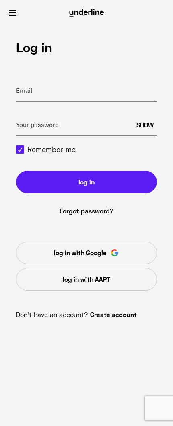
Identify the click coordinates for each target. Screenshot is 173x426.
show (145, 125)
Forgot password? (86, 211)
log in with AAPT (86, 279)
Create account (113, 314)
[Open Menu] (13, 13)
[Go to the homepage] (86, 13)
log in (86, 182)
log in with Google (80, 252)
